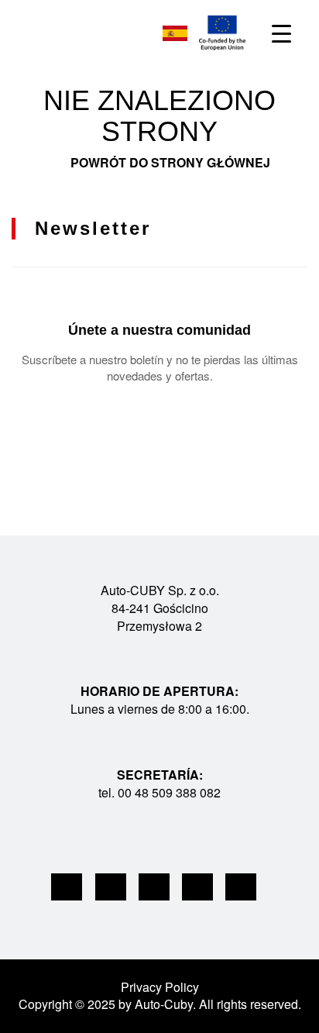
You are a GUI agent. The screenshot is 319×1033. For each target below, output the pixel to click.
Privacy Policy (160, 987)
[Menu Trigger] (281, 33)
